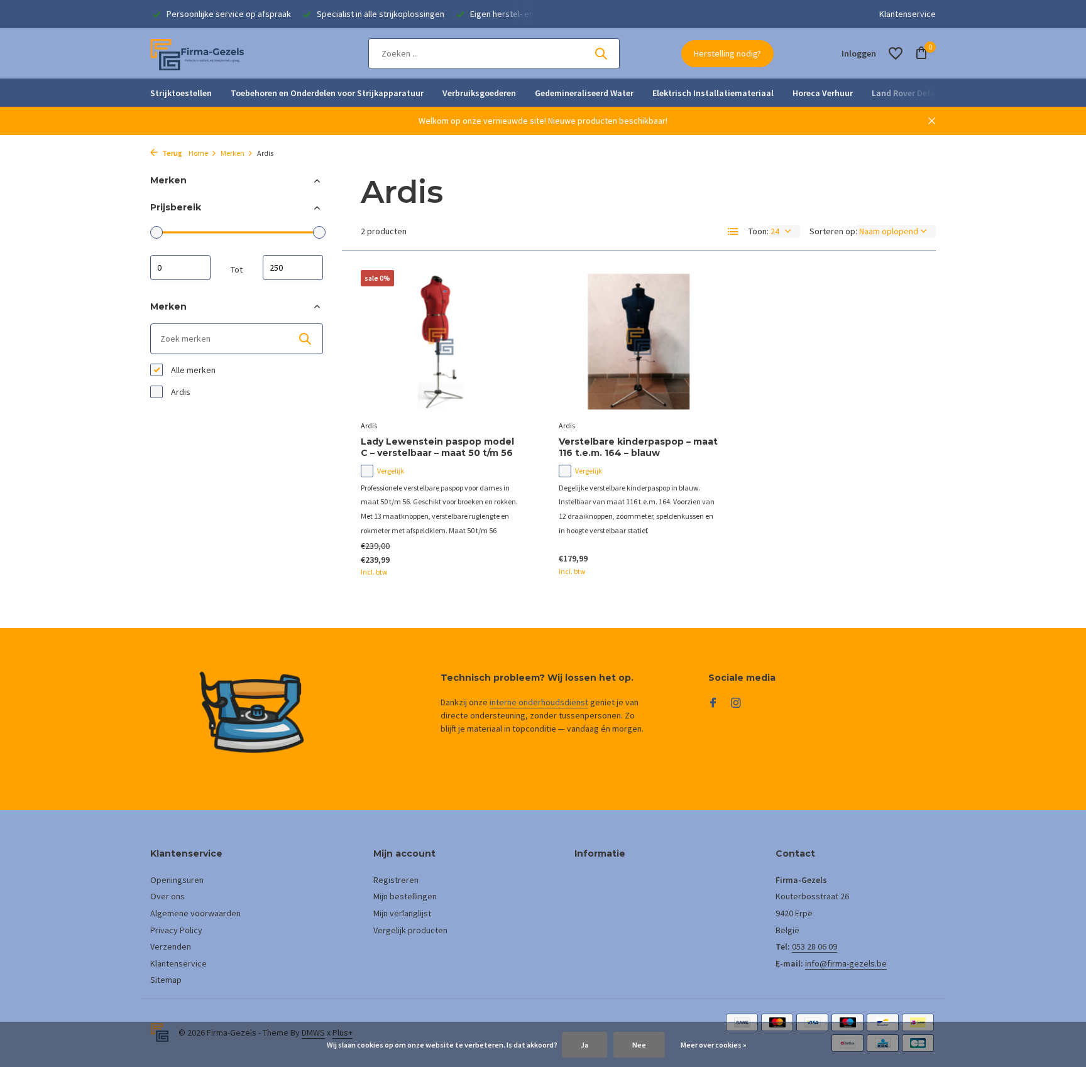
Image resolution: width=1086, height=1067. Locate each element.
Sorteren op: (833, 231)
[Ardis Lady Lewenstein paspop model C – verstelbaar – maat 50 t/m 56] (441, 341)
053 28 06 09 (814, 946)
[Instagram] (736, 703)
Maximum (293, 266)
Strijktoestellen (181, 93)
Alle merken (192, 370)
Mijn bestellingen (405, 896)
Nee (639, 1044)
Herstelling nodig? (727, 53)
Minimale (180, 266)
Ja (584, 1044)
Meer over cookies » (714, 1044)
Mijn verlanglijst (402, 913)
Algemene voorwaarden (195, 913)
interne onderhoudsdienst (539, 702)
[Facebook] (713, 703)
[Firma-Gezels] (197, 53)
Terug (171, 153)
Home (198, 153)
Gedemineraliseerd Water (584, 93)
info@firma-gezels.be (846, 963)
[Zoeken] (600, 53)
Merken (232, 153)
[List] (733, 231)
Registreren (396, 880)
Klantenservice (907, 13)
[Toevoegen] (499, 564)
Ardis (179, 392)
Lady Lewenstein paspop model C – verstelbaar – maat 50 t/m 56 (437, 447)
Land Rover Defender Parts (923, 93)
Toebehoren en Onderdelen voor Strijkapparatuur (327, 93)
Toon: (759, 231)
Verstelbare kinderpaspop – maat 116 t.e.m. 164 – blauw (638, 447)
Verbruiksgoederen (479, 93)
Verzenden (170, 946)
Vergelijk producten (410, 930)
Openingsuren (177, 880)
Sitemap (166, 979)
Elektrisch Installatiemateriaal (713, 93)
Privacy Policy (176, 930)
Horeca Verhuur (823, 93)
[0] (918, 54)
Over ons (167, 896)
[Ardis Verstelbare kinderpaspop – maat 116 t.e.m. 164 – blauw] (639, 341)
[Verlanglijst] (895, 53)
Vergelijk (390, 470)
